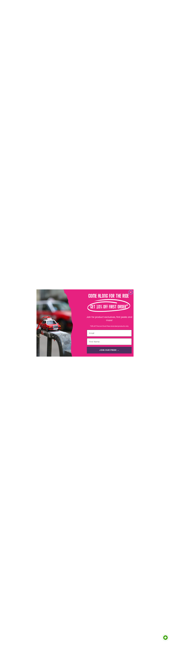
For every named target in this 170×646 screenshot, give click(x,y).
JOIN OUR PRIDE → (109, 350)
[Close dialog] (131, 292)
